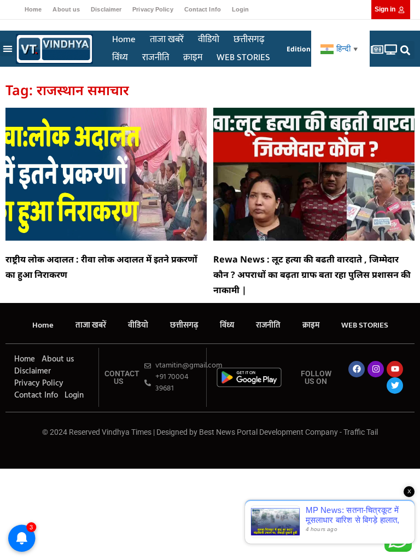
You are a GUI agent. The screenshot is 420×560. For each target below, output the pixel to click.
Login (240, 9)
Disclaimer (106, 9)
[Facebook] (356, 369)
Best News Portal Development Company (268, 432)
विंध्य (120, 57)
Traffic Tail (360, 432)
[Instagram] (376, 369)
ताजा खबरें (167, 39)
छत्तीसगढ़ (249, 39)
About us (66, 9)
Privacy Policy (152, 9)
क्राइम (192, 57)
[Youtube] (395, 369)
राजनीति (155, 57)
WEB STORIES (243, 57)
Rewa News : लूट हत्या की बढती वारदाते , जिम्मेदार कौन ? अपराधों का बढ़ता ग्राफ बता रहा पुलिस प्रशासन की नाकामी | (312, 274)
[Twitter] (395, 385)
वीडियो (208, 39)
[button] (7, 49)
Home (33, 9)
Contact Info (202, 9)
